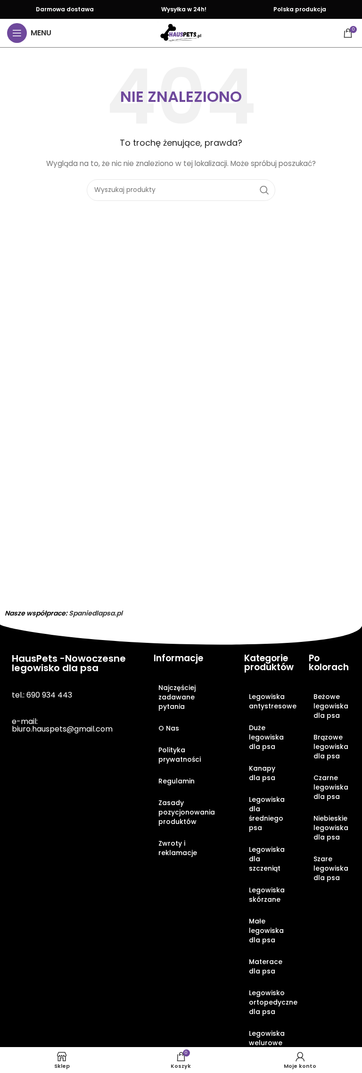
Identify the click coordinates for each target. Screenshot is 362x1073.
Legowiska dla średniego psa (267, 813)
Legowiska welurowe (267, 1038)
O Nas (168, 728)
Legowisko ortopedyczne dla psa (269, 1002)
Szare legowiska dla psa (330, 868)
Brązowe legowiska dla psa (330, 746)
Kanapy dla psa (262, 773)
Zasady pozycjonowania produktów (186, 812)
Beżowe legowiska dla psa (330, 706)
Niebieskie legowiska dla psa (330, 828)
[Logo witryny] (180, 32)
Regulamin (176, 781)
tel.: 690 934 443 (42, 695)
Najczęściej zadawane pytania (177, 697)
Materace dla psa (265, 966)
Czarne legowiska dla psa (330, 787)
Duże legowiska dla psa (266, 737)
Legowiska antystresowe (269, 701)
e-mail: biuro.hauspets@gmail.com (62, 725)
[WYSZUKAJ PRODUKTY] (264, 190)
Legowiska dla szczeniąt (267, 859)
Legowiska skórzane (267, 894)
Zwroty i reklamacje (177, 848)
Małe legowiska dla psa (266, 930)
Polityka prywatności (179, 754)
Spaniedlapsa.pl (96, 613)
